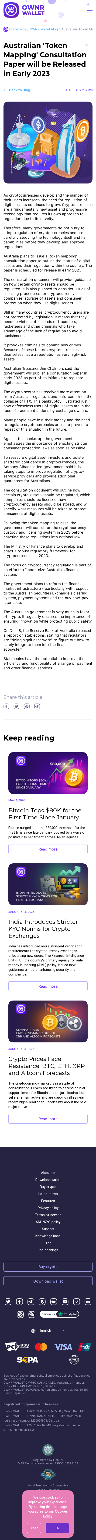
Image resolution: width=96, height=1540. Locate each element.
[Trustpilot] (59, 1315)
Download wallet (48, 1180)
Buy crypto (48, 1187)
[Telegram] (30, 1302)
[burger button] (90, 10)
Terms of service (48, 1215)
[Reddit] (88, 1302)
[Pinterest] (20, 1315)
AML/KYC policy (48, 1222)
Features (48, 1201)
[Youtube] (65, 1302)
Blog (48, 1243)
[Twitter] (8, 1302)
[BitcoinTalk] (42, 1302)
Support (48, 1229)
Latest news (48, 1194)
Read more (48, 849)
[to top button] (86, 1458)
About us (48, 1173)
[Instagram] (76, 1302)
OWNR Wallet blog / (45, 29)
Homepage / (19, 29)
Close (34, 1528)
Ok (57, 1528)
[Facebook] (19, 1302)
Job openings (48, 1250)
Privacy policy (48, 1208)
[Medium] (53, 1302)
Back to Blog (19, 90)
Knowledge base (48, 1236)
